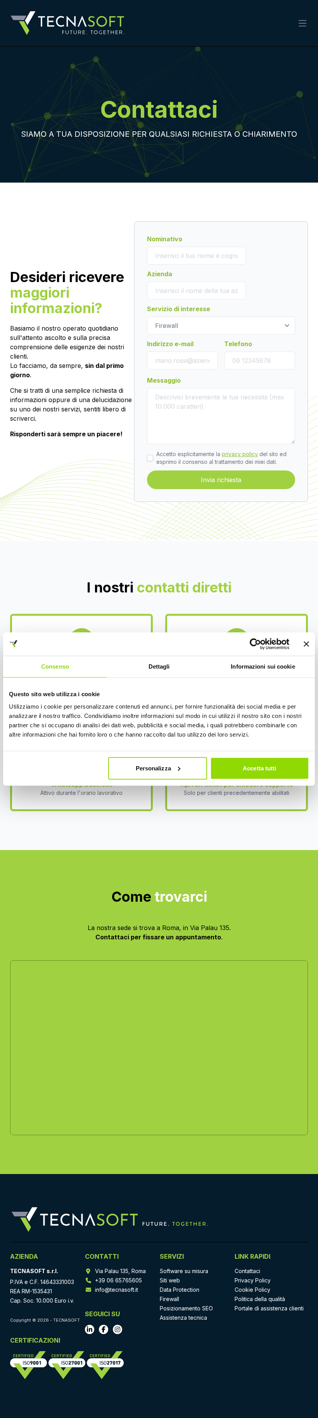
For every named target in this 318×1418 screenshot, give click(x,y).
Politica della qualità (260, 1299)
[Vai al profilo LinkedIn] (89, 1329)
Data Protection (179, 1289)
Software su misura (184, 1271)
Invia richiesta (221, 480)
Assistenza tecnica (183, 1317)
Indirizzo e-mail (170, 344)
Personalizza (153, 768)
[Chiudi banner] (306, 644)
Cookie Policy (252, 1289)
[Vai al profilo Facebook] (103, 1329)
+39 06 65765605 (118, 1280)
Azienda (159, 274)
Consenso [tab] (55, 666)
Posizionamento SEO (186, 1308)
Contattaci (247, 1271)
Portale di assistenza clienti (269, 1308)
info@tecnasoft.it (116, 1289)
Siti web (170, 1280)
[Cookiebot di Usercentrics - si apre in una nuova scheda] (255, 644)
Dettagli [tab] (159, 666)
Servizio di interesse (178, 309)
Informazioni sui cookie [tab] (263, 666)
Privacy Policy (253, 1280)
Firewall (169, 1299)
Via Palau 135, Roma (120, 1271)
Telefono (238, 344)
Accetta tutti (259, 768)
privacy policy (240, 454)
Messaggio (164, 380)
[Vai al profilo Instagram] (117, 1329)
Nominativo (164, 239)
